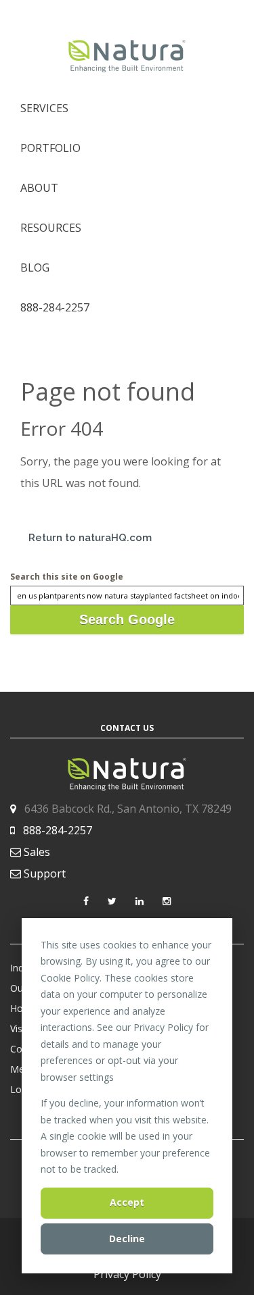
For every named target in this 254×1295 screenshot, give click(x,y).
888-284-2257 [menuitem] (54, 307)
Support (45, 873)
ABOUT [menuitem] (39, 187)
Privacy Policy (127, 1274)
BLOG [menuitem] (34, 267)
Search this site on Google (66, 576)
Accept (127, 1202)
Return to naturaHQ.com (90, 538)
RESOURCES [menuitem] (50, 227)
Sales (37, 851)
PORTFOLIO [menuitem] (50, 148)
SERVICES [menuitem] (44, 108)
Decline (127, 1238)
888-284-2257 (57, 830)
